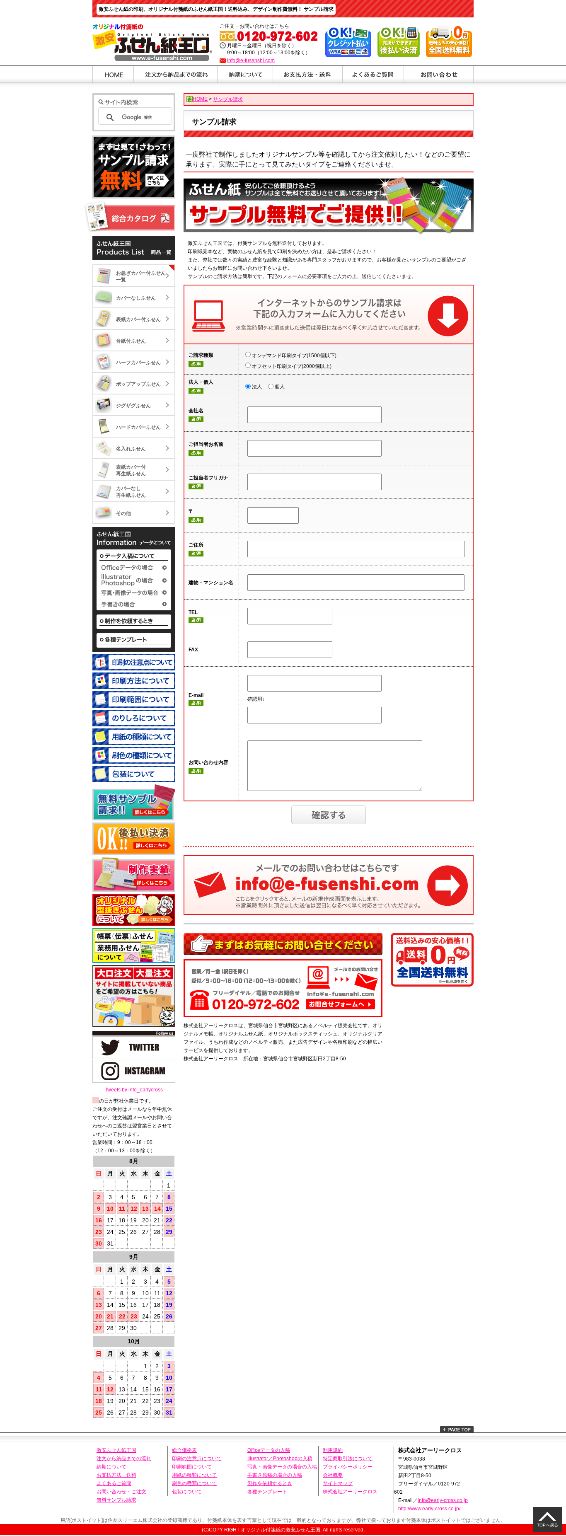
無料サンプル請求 (116, 1500)
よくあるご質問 (114, 1483)
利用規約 (333, 1450)
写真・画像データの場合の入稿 (282, 1467)
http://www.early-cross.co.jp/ (429, 1509)
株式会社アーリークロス (350, 1492)
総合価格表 (184, 1450)
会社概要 (333, 1475)
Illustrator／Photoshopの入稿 (279, 1458)
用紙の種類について (194, 1475)
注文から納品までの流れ (124, 1458)
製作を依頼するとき (269, 1483)
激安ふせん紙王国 (116, 1450)
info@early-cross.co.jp (443, 1500)
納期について (111, 1467)
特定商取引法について (347, 1458)
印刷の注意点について (197, 1458)
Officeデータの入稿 (268, 1450)
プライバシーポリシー (347, 1467)
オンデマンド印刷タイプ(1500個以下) (294, 355)
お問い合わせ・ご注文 (121, 1492)
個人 (280, 386)
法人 (257, 386)
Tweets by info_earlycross (134, 1090)
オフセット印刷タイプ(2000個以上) (291, 366)
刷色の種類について (194, 1483)
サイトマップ (338, 1483)
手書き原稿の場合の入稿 (274, 1475)
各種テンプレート (267, 1492)
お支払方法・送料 (116, 1475)
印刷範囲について (192, 1467)
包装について (187, 1492)
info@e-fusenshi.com (251, 60)
